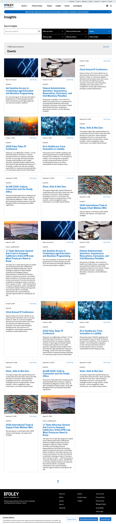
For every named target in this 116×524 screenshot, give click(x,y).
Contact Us (97, 1)
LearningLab (77, 6)
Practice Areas (37, 6)
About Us (104, 1)
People (49, 6)
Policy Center (100, 501)
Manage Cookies (72, 519)
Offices (90, 1)
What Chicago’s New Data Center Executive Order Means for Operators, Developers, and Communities (57, 12)
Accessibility (100, 508)
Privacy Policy (100, 497)
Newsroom (84, 1)
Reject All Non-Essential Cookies (88, 519)
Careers (110, 1)
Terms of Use (100, 494)
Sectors (24, 6)
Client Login (99, 511)
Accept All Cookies (105, 519)
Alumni (78, 1)
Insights (58, 6)
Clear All (106, 47)
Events (67, 6)
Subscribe (71, 1)
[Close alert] (109, 11)
